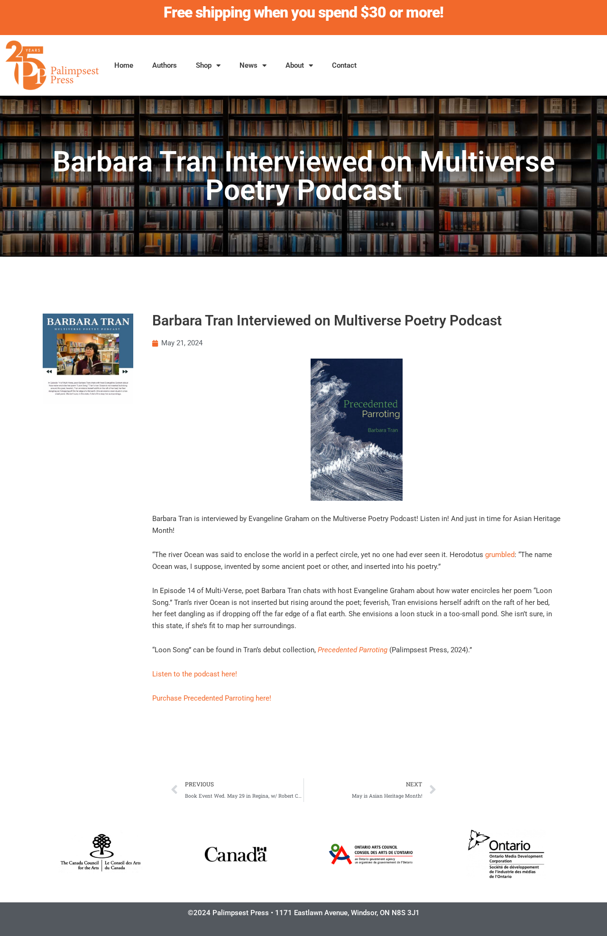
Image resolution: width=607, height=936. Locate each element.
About (294, 65)
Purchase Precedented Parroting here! (211, 698)
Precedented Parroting (352, 650)
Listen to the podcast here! (194, 674)
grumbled (500, 554)
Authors (164, 65)
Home (123, 65)
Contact (344, 65)
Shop (204, 65)
